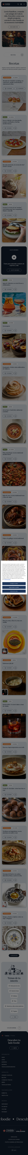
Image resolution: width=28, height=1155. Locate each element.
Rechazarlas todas (14, 591)
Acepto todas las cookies (14, 587)
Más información (7, 579)
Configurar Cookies (14, 583)
